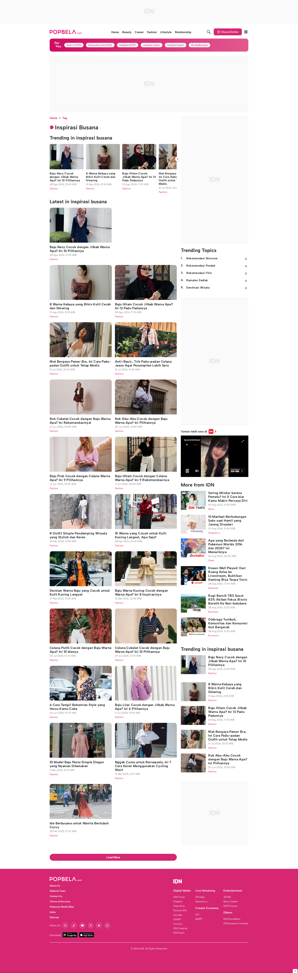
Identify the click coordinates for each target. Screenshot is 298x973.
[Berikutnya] (177, 159)
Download (55, 935)
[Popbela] (66, 32)
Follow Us (55, 925)
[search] (208, 31)
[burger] (245, 32)
